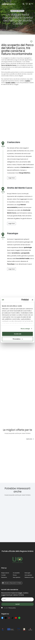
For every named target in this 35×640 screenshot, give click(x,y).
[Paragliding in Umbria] (20, 517)
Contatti (3, 575)
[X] (6, 618)
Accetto (10, 608)
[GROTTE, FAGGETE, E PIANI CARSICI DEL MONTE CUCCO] (23, 462)
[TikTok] (12, 618)
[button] (32, 4)
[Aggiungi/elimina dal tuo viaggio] (13, 444)
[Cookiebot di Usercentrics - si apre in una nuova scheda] (22, 300)
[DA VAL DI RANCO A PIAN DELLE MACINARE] (8, 462)
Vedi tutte (29, 439)
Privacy (15, 575)
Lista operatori (28, 575)
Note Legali (27, 573)
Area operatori (16, 577)
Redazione (4, 577)
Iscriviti (18, 604)
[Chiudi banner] (32, 299)
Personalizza (16, 339)
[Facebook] (2, 618)
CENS (8, 253)
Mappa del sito (5, 573)
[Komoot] (19, 618)
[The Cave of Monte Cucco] (6, 517)
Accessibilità (16, 573)
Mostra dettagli (25, 328)
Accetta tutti (17, 334)
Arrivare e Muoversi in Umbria (12, 583)
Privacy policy (12, 608)
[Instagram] (9, 618)
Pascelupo (11, 264)
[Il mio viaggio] (26, 4)
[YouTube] (16, 618)
